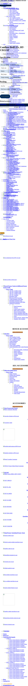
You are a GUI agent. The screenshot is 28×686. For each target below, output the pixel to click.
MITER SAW (9, 216)
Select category (3, 3)
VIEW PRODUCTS (18, 332)
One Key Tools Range (14, 172)
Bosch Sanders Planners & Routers (18, 122)
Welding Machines (10, 196)
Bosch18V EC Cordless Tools (16, 129)
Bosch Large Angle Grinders (16, 116)
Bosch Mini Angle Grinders (16, 117)
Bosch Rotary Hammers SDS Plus (17, 120)
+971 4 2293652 (7, 684)
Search (2, 233)
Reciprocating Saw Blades (15, 89)
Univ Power (6, 219)
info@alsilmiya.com (8, 685)
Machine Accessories (14, 88)
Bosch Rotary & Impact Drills (16, 119)
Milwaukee (6, 154)
